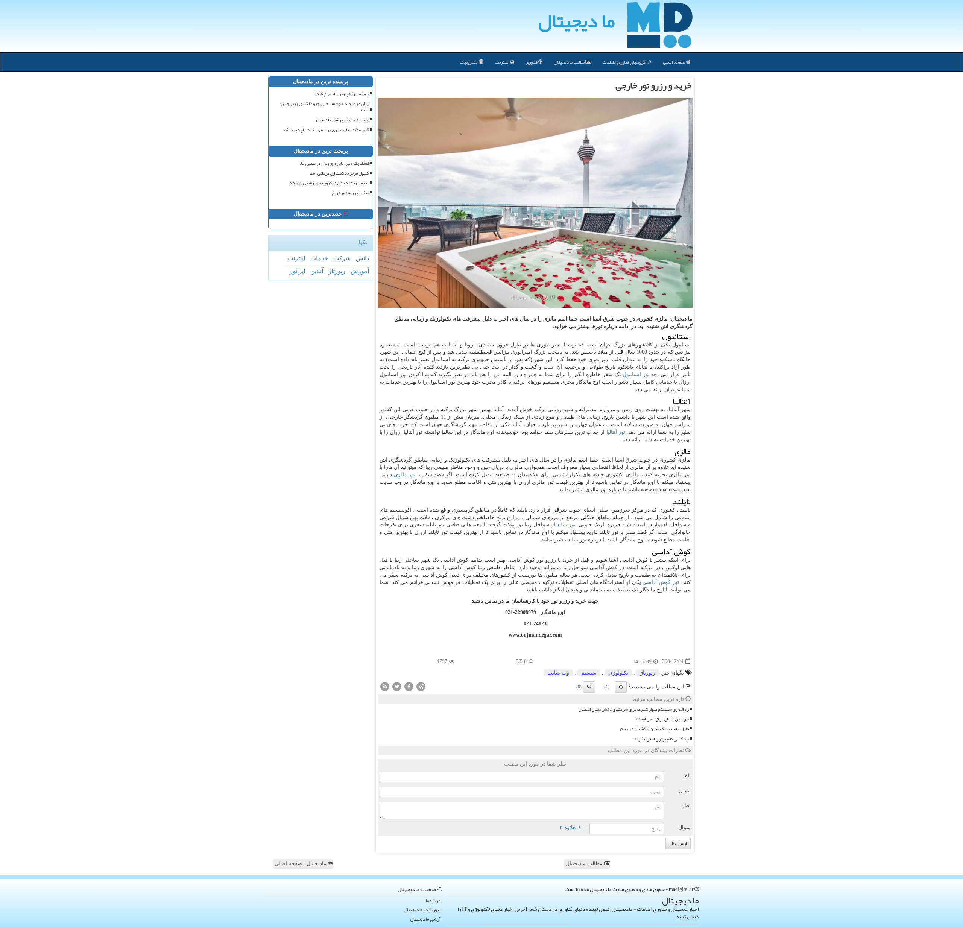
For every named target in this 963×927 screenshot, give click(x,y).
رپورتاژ (647, 673)
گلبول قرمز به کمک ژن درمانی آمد (339, 173)
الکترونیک (469, 62)
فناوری (532, 62)
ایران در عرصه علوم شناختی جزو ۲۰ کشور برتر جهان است (325, 106)
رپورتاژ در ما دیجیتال (422, 910)
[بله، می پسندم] (621, 687)
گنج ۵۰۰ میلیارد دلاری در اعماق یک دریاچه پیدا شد (326, 130)
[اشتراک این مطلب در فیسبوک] (409, 686)
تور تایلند (566, 524)
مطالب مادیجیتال (585, 863)
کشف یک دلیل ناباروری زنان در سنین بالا (334, 163)
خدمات (319, 258)
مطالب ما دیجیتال (569, 62)
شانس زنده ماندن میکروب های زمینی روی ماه (329, 183)
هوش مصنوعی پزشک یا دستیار (342, 119)
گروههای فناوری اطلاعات (624, 62)
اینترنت (502, 62)
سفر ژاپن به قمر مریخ (350, 192)
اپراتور (297, 271)
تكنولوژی (618, 673)
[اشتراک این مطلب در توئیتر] (397, 686)
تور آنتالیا (615, 432)
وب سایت (558, 673)
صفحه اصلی (674, 62)
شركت (342, 258)
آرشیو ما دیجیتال (425, 919)
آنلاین (316, 271)
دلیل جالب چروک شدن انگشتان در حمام (654, 729)
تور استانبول (636, 374)
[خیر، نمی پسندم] (589, 687)
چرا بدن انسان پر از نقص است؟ (662, 719)
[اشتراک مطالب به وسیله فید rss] (385, 686)
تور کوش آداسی (661, 582)
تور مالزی (405, 474)
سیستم (589, 673)
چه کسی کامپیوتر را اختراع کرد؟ (661, 739)
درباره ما (433, 901)
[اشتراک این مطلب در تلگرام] (421, 686)
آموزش (360, 271)
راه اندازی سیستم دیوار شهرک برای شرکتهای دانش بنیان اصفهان (633, 709)
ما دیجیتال (576, 20)
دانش (362, 258)
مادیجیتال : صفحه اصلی (301, 863)
